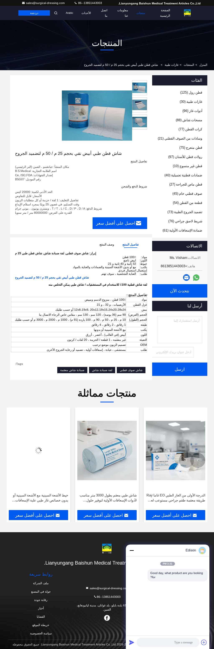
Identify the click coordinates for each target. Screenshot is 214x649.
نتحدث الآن (179, 291)
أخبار (41, 608)
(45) (187, 193)
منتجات (140, 13)
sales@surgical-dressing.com (46, 3)
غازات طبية (171, 64)
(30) (191, 101)
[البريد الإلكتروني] (186, 277)
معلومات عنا (122, 13)
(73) (184, 212)
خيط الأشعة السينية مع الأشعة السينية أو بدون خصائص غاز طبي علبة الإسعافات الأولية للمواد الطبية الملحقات (109, 498)
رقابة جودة (40, 600)
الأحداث (86, 13)
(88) (189, 120)
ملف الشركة (41, 583)
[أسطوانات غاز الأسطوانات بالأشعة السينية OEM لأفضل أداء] (38, 450)
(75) (190, 147)
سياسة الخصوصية (41, 633)
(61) (182, 230)
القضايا (41, 616)
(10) (187, 166)
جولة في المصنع (41, 591)
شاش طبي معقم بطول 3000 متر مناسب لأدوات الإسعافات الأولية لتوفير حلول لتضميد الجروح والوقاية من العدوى (176, 498)
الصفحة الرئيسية (165, 13)
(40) (183, 175)
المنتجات (189, 64)
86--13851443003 (89, 3)
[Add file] (204, 642)
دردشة (34, 13)
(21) (180, 138)
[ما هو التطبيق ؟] (196, 277)
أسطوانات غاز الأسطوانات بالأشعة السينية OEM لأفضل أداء (39, 498)
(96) (192, 111)
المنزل (203, 64)
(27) (185, 184)
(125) (191, 92)
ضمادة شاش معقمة (72, 370)
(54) (187, 203)
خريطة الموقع (40, 625)
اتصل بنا (104, 13)
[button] (197, 460)
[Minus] (131, 550)
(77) (190, 129)
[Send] (131, 642)
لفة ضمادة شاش (102, 370)
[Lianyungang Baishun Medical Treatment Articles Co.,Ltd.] (187, 13)
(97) (185, 157)
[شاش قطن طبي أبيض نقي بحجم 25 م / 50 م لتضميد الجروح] (97, 115)
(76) (185, 221)
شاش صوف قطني (131, 370)
